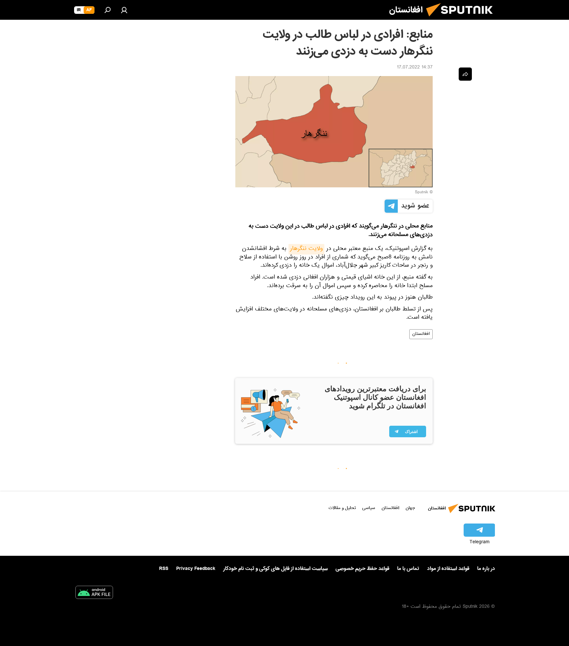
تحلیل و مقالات (342, 508)
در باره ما (486, 568)
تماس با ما (408, 569)
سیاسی (368, 508)
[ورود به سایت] (124, 9)
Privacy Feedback (195, 569)
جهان (410, 508)
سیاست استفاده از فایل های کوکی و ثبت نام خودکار (275, 568)
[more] (465, 74)
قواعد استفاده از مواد (448, 568)
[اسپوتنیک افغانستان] (461, 19)
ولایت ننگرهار (306, 249)
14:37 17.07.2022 (415, 67)
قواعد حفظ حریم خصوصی (362, 568)
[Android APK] (94, 594)
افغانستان (421, 334)
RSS (163, 568)
